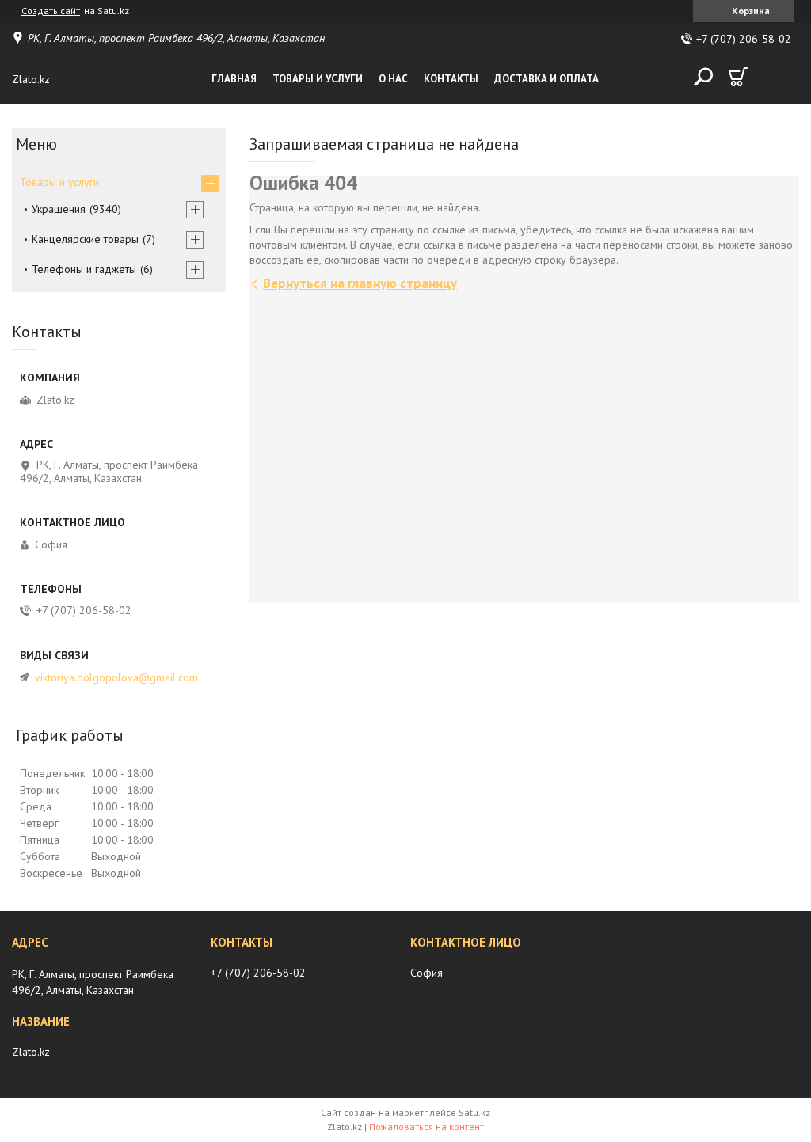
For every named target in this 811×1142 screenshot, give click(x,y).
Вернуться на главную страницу (360, 283)
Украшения (59, 209)
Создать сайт (50, 11)
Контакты (451, 78)
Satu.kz (474, 1112)
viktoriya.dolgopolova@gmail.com (116, 677)
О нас (393, 78)
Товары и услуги (317, 78)
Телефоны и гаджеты (84, 269)
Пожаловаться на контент (426, 1127)
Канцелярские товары (85, 239)
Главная (234, 78)
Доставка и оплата (546, 78)
